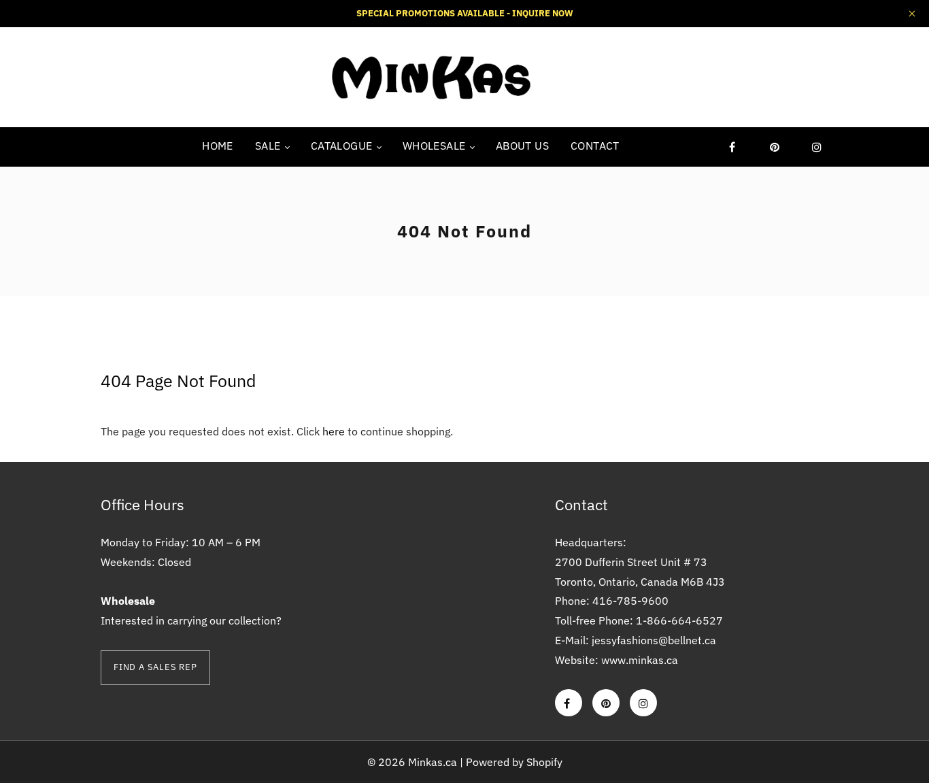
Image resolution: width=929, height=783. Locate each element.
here (333, 431)
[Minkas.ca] (430, 76)
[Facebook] (732, 147)
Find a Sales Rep (155, 667)
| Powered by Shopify (511, 762)
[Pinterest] (774, 147)
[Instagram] (817, 147)
